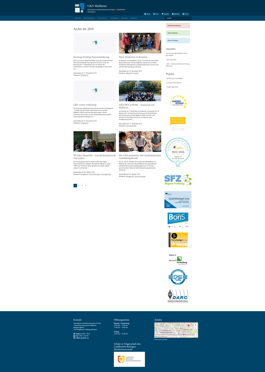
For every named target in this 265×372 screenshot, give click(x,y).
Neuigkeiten (84, 75)
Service (124, 18)
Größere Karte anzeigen (160, 339)
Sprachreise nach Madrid (175, 78)
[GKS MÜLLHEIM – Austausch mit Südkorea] (140, 91)
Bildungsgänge (89, 18)
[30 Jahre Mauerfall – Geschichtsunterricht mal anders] (94, 141)
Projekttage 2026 (172, 87)
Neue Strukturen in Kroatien (133, 57)
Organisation (102, 18)
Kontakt (133, 18)
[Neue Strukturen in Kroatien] (140, 43)
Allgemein (129, 73)
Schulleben (113, 18)
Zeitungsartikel (131, 126)
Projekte (136, 73)
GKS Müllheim (97, 6)
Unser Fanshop (173, 40)
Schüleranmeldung (174, 25)
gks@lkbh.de (84, 338)
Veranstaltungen (94, 174)
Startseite (78, 18)
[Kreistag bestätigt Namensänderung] (94, 43)
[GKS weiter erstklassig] (94, 91)
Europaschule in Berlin (174, 83)
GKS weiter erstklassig (84, 104)
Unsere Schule (173, 33)
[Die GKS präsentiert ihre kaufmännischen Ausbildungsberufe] (140, 141)
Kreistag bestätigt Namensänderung (91, 57)
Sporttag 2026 (171, 60)
